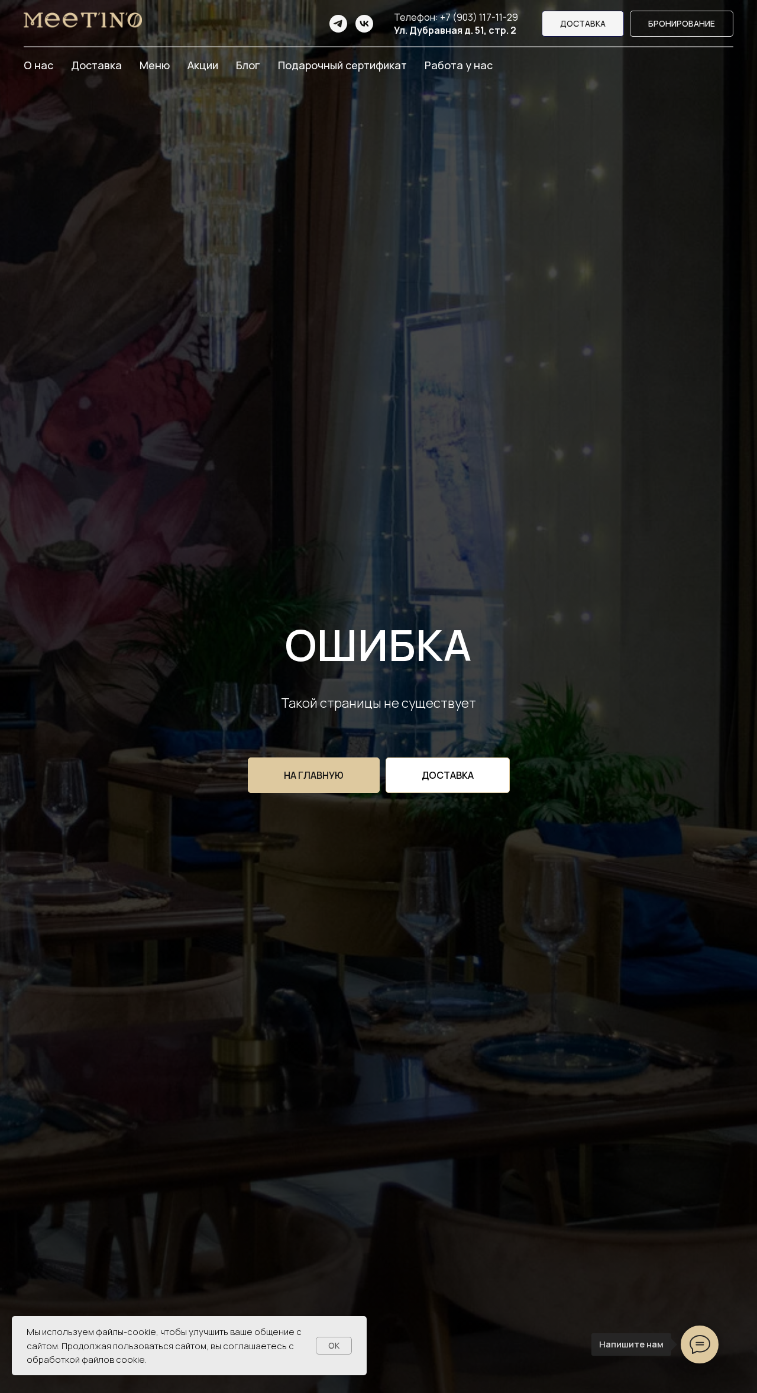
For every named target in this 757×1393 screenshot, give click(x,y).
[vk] (364, 24)
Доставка (96, 65)
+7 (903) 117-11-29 (479, 17)
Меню (155, 65)
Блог (248, 65)
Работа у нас (459, 65)
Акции (202, 65)
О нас (38, 65)
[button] (681, 24)
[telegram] (338, 24)
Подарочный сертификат (342, 65)
